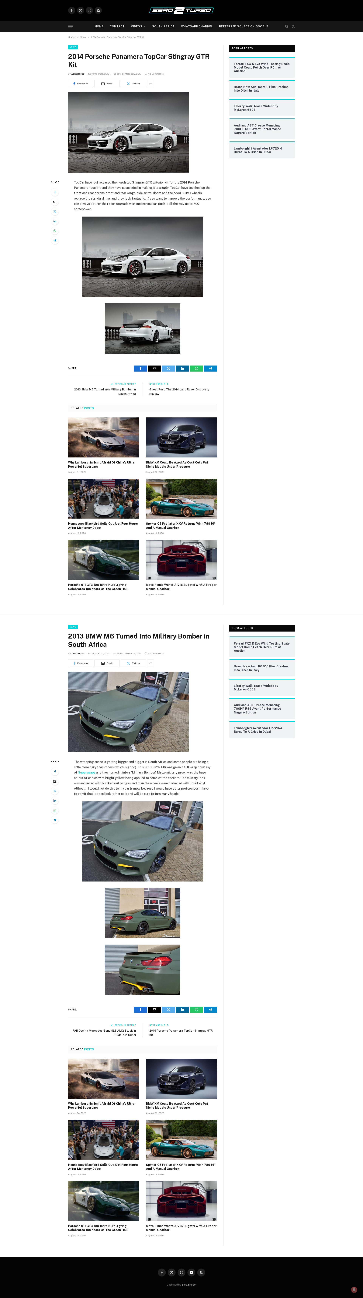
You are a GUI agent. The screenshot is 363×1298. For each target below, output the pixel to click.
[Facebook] (55, 192)
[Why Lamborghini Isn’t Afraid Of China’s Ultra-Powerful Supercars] (103, 437)
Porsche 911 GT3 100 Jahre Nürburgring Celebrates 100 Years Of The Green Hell (98, 587)
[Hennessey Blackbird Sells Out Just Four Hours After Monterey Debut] (103, 499)
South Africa (163, 26)
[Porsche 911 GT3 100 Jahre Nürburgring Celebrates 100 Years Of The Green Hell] (103, 560)
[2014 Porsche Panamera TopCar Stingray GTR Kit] (128, 171)
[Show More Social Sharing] (150, 83)
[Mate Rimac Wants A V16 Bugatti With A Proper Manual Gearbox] (181, 560)
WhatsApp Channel (197, 26)
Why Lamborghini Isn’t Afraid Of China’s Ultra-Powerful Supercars (102, 464)
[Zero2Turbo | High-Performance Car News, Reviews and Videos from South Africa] (181, 10)
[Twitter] (55, 211)
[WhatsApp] (55, 230)
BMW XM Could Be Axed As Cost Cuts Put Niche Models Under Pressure (177, 464)
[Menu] (70, 26)
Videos (136, 26)
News (73, 47)
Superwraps (86, 772)
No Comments (156, 73)
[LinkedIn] (55, 221)
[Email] (55, 202)
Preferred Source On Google (243, 26)
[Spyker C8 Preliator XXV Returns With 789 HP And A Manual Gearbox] (181, 499)
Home (99, 26)
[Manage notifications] (354, 1290)
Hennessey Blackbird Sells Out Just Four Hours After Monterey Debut (103, 526)
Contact (117, 26)
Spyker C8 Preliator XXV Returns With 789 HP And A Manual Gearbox (180, 526)
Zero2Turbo (77, 73)
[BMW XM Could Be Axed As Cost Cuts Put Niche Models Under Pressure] (181, 437)
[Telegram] (55, 240)
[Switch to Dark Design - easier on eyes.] (293, 26)
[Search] (286, 26)
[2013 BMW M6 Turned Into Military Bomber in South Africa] (128, 751)
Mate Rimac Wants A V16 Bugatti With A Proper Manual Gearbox (181, 587)
